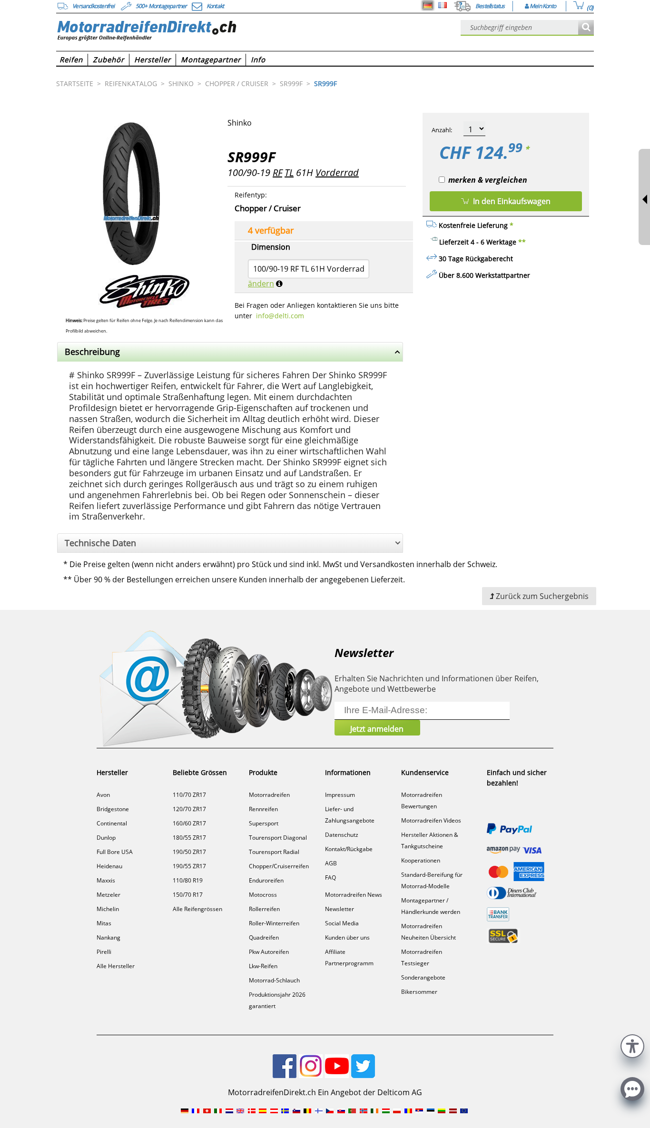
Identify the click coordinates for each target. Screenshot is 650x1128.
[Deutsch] (427, 5)
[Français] (442, 5)
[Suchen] (586, 28)
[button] (632, 1045)
